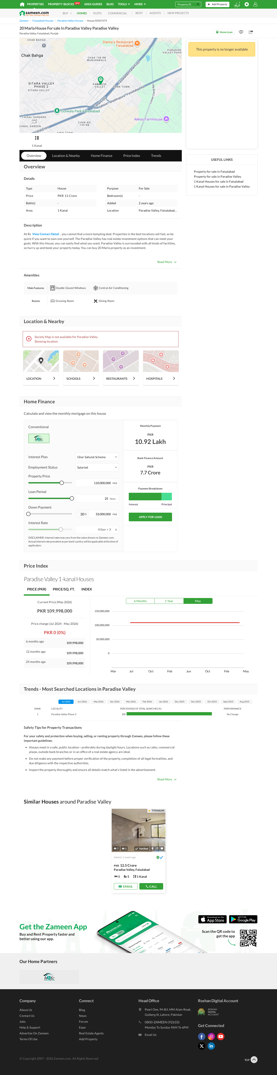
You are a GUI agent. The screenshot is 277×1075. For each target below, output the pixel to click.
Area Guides (93, 4)
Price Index (131, 155)
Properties (35, 4)
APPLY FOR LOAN (150, 517)
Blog (110, 4)
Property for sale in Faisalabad (214, 171)
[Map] (152, 848)
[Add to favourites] (162, 848)
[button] (97, 457)
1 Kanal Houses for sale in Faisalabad (218, 181)
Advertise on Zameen (34, 1033)
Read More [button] (164, 262)
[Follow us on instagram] (212, 1040)
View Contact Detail (45, 234)
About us (25, 1010)
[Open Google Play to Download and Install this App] (243, 922)
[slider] (62, 483)
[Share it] (157, 848)
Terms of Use (28, 1039)
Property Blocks (63, 4)
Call (153, 886)
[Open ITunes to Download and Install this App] (213, 922)
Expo (82, 1027)
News (83, 1016)
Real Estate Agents (91, 1033)
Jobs (22, 1021)
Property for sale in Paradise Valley (217, 176)
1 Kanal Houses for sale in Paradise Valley (222, 186)
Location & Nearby (66, 155)
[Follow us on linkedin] (212, 1049)
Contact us (26, 1016)
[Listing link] (138, 851)
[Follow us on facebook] (203, 1040)
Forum (83, 1021)
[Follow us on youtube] (222, 1040)
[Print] (241, 32)
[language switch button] (237, 4)
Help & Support (29, 1027)
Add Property (88, 1039)
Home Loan (226, 32)
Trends (156, 155)
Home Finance (101, 155)
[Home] (22, 4)
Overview (34, 155)
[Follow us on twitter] (203, 1049)
